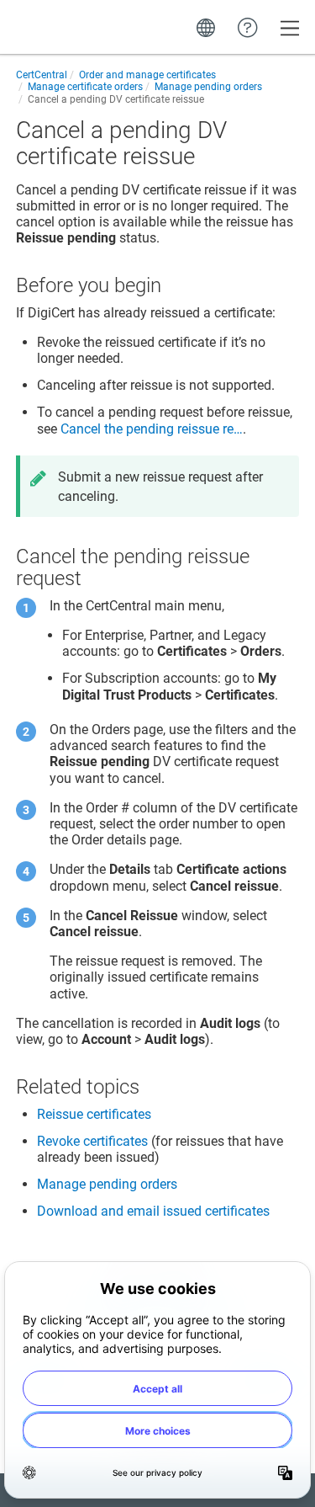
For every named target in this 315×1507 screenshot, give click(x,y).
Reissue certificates (94, 1114)
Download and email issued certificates (153, 1211)
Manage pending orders (107, 1184)
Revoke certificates (92, 1141)
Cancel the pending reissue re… (151, 429)
